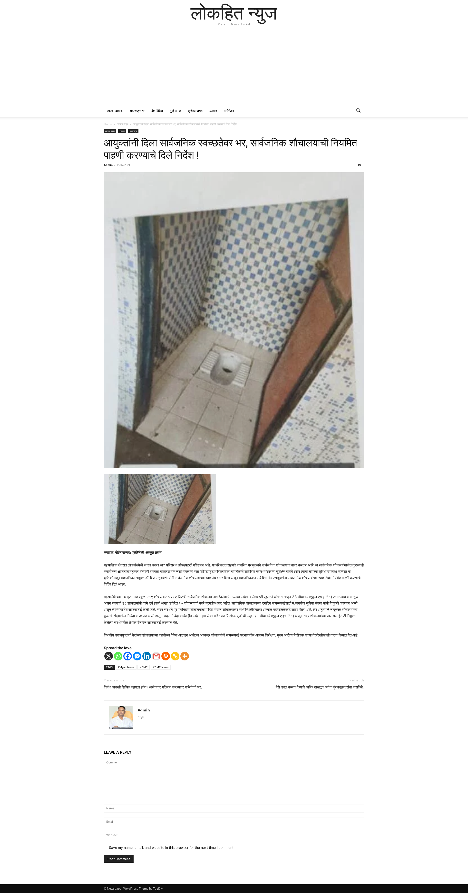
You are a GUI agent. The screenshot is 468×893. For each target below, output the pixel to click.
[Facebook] (127, 656)
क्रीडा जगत (195, 110)
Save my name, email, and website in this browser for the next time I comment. (171, 847)
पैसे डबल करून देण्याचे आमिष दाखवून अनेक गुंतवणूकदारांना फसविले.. (320, 687)
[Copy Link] (175, 656)
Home (108, 124)
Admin (108, 165)
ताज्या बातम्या (115, 110)
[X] (108, 656)
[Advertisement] (234, 68)
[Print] (165, 656)
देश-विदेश (157, 110)
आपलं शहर (122, 124)
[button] (358, 111)
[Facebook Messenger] (137, 656)
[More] (184, 656)
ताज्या (122, 131)
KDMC (143, 667)
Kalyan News (126, 667)
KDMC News (160, 667)
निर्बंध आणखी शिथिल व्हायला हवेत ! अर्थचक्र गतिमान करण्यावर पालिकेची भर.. (153, 687)
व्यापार (213, 110)
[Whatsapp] (118, 656)
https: (141, 717)
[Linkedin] (146, 656)
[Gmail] (156, 656)
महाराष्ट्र (135, 110)
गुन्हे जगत (175, 110)
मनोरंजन (229, 110)
